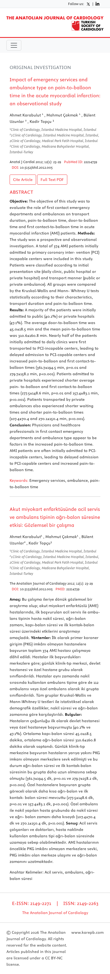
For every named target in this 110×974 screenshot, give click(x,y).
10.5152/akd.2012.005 (36, 167)
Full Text (52, 179)
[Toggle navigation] (13, 45)
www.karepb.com (87, 932)
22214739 (90, 162)
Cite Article (23, 179)
